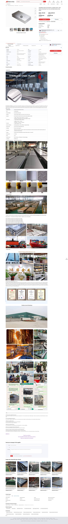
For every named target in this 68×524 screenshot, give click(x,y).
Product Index (47, 518)
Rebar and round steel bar (51, 497)
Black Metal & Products (20, 508)
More (6, 515)
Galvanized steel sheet (22, 500)
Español (18, 519)
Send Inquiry (44, 19)
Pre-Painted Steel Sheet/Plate (44, 508)
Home (6, 5)
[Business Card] (61, 47)
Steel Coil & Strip (8, 508)
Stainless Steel (13, 508)
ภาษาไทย (47, 519)
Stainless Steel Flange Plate (26, 514)
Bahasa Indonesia (56, 519)
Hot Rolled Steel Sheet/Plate (27, 508)
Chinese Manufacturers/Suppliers (24, 518)
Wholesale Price (35, 518)
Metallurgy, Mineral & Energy (11, 5)
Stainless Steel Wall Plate (18, 514)
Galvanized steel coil (22, 497)
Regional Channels (43, 518)
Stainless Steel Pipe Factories (36, 512)
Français (24, 519)
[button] (45, 45)
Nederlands (35, 519)
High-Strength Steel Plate (36, 508)
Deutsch (32, 519)
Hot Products (14, 518)
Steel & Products (16, 5)
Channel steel (49, 500)
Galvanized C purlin (8, 500)
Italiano (30, 519)
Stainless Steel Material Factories (27, 512)
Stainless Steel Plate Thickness (10, 514)
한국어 (40, 519)
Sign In (40, 40)
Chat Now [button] (57, 19)
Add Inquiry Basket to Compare (21, 32)
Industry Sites (39, 518)
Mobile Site (51, 518)
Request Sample (53, 21)
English (15, 519)
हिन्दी (44, 519)
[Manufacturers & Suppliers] (10, 1)
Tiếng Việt (52, 519)
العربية (38, 519)
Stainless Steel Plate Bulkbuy (34, 514)
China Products (18, 518)
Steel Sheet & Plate (21, 5)
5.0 (52, 45)
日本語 (42, 519)
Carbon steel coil (8, 497)
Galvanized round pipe (36, 500)
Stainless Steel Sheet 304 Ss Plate (53, 512)
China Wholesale (31, 518)
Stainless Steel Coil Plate (45, 512)
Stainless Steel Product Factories (18, 512)
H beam (35, 497)
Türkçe (49, 519)
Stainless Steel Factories (9, 512)
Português (21, 519)
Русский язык (27, 519)
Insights (54, 518)
